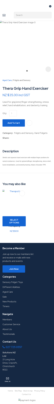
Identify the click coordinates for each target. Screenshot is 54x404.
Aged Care (7, 80)
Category (7, 133)
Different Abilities (11, 287)
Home (10, 391)
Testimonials (9, 334)
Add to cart (14, 123)
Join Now (14, 269)
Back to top (28, 391)
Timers (6, 306)
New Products (9, 301)
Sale (5, 297)
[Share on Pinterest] (22, 138)
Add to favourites (22, 193)
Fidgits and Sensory (21, 80)
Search (48, 15)
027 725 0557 (14, 347)
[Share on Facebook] (10, 138)
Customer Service (11, 324)
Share (6, 138)
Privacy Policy (39, 391)
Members (7, 319)
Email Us (4, 15)
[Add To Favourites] (29, 123)
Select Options (14, 221)
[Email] (18, 138)
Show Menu (4, 7)
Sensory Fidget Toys (13, 282)
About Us (7, 329)
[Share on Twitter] (14, 138)
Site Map (18, 391)
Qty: (5, 113)
